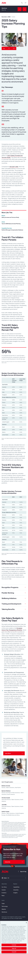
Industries (15, 890)
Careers (4, 890)
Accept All (14, 952)
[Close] (26, 922)
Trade (3, 903)
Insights (15, 893)
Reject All (14, 948)
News (3, 895)
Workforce (4, 8)
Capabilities (16, 887)
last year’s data (14, 166)
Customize (14, 945)
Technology (5, 906)
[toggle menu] (25, 3)
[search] (22, 3)
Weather (4, 909)
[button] (14, 753)
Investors (4, 893)
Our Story (4, 887)
